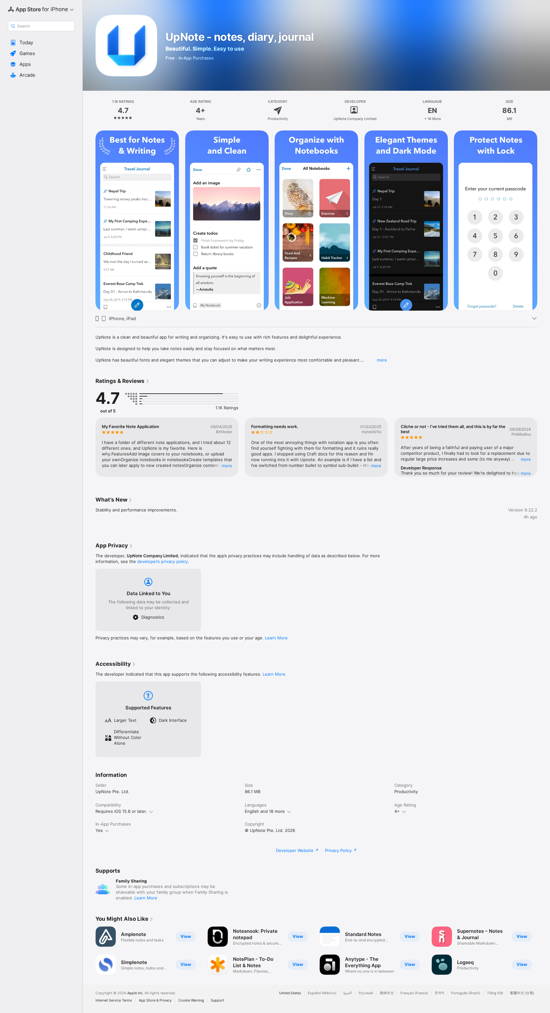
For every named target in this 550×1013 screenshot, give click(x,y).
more (382, 359)
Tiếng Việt (495, 993)
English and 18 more (265, 811)
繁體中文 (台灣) (522, 993)
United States (290, 993)
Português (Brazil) (465, 993)
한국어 (439, 993)
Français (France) (414, 993)
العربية (347, 993)
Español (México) (322, 993)
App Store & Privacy (155, 1000)
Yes (99, 830)
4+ (397, 811)
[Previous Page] (89, 447)
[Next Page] (543, 447)
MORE (227, 465)
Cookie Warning (191, 1000)
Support (217, 1000)
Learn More (276, 637)
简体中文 (387, 993)
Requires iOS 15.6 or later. (121, 811)
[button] (41, 42)
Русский (366, 993)
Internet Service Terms (113, 1000)
